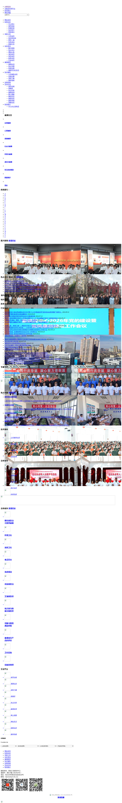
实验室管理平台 (10, 8)
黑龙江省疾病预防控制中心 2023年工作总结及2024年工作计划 (25, 339)
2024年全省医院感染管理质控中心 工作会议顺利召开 (22, 361)
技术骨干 (11, 30)
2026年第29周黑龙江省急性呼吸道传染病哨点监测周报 (23, 289)
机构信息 (8, 22)
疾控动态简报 (9, 375)
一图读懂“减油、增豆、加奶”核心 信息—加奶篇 (21, 320)
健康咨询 (11, 92)
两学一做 (11, 40)
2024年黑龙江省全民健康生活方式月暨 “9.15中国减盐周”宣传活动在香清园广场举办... (33, 312)
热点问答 (11, 90)
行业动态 (11, 60)
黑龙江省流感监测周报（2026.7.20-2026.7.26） (20, 287)
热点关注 (11, 50)
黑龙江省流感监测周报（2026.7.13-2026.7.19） (20, 291)
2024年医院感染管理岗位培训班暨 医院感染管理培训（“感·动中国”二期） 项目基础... (33, 359)
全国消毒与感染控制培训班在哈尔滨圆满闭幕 (20, 316)
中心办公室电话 (13, 106)
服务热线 (11, 100)
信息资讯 (8, 46)
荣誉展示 (11, 32)
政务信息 (11, 58)
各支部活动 (12, 38)
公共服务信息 (13, 74)
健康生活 (11, 64)
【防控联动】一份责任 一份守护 (15, 336)
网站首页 (8, 20)
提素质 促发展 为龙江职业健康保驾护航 (19, 363)
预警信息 (11, 102)
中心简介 (11, 24)
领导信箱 (11, 86)
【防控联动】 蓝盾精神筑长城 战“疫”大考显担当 (21, 332)
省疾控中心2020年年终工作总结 (15, 343)
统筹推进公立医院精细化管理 (14, 281)
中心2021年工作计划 (11, 341)
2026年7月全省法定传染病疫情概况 (16, 283)
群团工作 (11, 44)
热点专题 (11, 66)
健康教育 (8, 62)
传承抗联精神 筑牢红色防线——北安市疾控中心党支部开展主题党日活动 (29, 328)
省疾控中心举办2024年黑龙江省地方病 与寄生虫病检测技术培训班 (27, 357)
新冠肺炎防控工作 (11, 371)
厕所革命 (8, 377)
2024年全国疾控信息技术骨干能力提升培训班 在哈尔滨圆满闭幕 (26, 353)
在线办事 (11, 76)
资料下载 (11, 78)
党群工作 (8, 34)
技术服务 (8, 72)
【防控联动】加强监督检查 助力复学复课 (18, 334)
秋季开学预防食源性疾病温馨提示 (16, 314)
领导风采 (11, 26)
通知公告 (11, 52)
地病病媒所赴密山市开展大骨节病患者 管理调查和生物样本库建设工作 (28, 355)
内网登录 (8, 6)
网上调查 (11, 94)
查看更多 (12, 241)
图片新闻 (11, 48)
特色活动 (11, 42)
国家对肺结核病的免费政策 (14, 347)
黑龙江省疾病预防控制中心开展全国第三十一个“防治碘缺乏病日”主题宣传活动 (31, 318)
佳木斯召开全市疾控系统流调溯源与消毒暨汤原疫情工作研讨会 (26, 330)
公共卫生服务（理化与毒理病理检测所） (18, 345)
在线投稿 (8, 82)
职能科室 (11, 28)
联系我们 (8, 10)
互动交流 (8, 84)
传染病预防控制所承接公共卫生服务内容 (18, 349)
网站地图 (8, 13)
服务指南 (11, 80)
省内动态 (11, 54)
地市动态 (11, 56)
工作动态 (11, 36)
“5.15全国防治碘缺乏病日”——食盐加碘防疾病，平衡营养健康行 (26, 322)
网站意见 (11, 96)
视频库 (10, 88)
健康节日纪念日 (13, 70)
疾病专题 (11, 68)
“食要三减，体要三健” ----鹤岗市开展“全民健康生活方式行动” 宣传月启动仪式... (31, 326)
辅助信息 (11, 98)
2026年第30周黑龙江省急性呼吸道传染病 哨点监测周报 (23, 285)
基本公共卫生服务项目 (12, 373)
